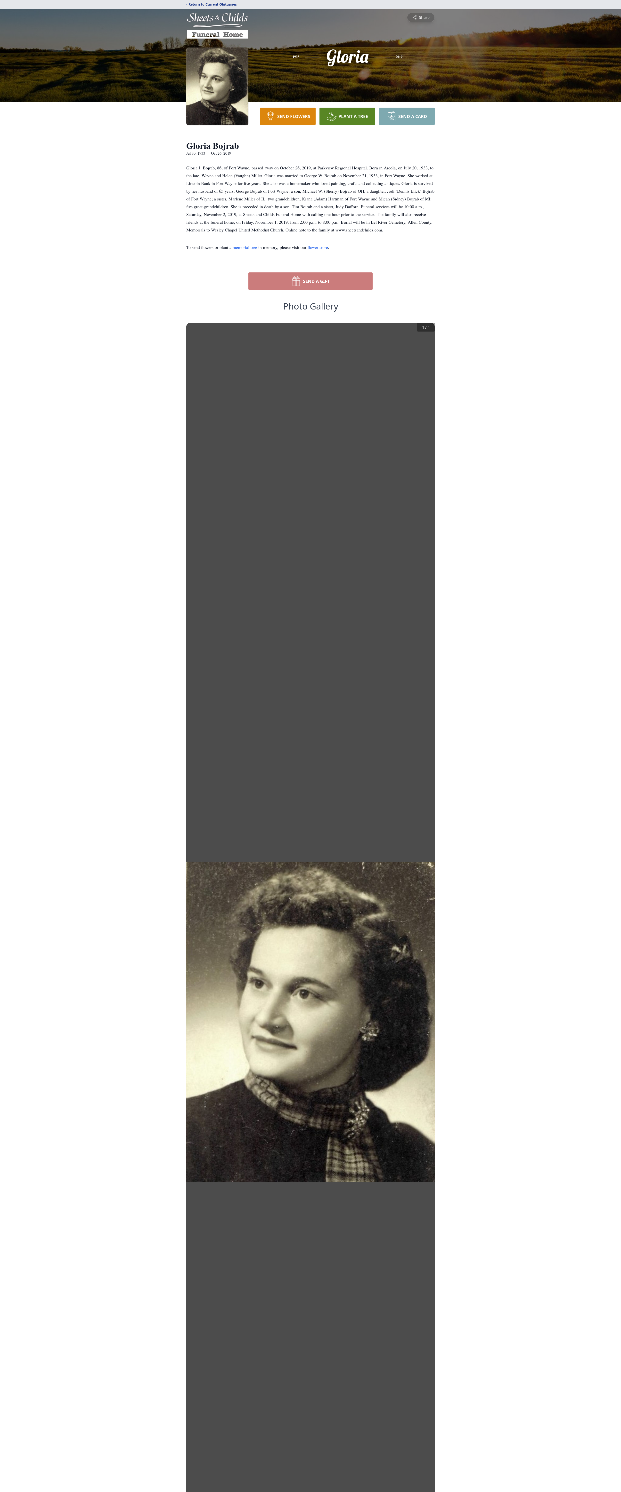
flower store (318, 247)
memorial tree (245, 247)
